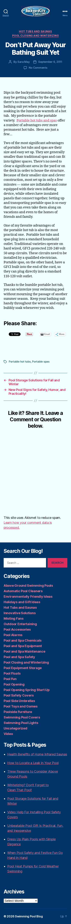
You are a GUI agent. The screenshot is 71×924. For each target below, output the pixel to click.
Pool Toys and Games (21, 706)
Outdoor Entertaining (20, 624)
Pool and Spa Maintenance (24, 651)
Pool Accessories (17, 629)
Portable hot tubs (20, 361)
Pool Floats (12, 673)
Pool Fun (10, 679)
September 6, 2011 (50, 62)
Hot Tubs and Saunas (35, 31)
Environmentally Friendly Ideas (28, 596)
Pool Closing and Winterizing (35, 35)
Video (8, 734)
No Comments (38, 67)
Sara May (23, 62)
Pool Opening (14, 684)
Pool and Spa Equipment (23, 646)
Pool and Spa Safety (19, 657)
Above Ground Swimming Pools (28, 585)
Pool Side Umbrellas (19, 701)
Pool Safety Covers (19, 695)
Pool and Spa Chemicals (23, 640)
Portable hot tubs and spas (37, 120)
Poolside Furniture (18, 712)
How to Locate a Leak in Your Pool (33, 763)
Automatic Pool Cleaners (23, 591)
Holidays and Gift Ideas (22, 602)
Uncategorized (15, 728)
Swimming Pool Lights (21, 723)
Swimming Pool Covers (22, 717)
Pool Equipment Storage (23, 668)
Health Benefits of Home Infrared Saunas (37, 754)
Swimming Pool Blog (29, 916)
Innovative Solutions (20, 613)
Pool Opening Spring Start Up (27, 690)
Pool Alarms (13, 635)
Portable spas (41, 361)
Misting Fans (13, 618)
